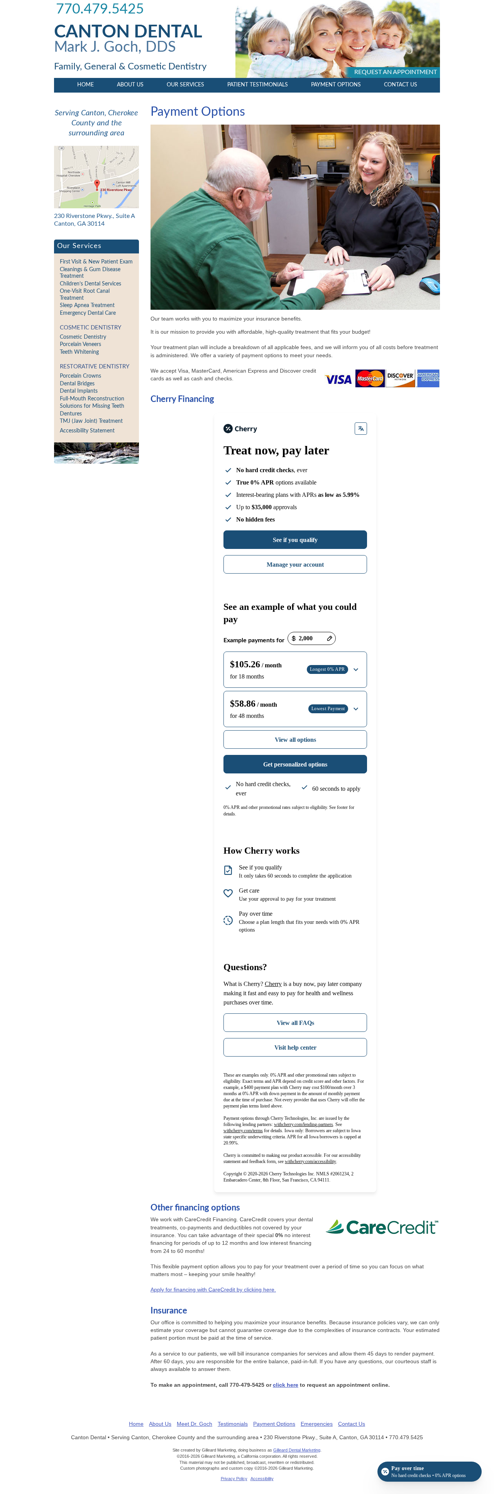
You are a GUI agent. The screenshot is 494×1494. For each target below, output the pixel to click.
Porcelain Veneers (80, 344)
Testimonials (233, 1424)
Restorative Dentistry (94, 367)
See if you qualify (295, 540)
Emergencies (317, 1424)
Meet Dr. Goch (194, 1424)
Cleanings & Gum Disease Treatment (90, 273)
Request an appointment (395, 72)
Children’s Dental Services (90, 284)
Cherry (273, 984)
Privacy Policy (234, 1478)
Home (85, 85)
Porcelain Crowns (80, 376)
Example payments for (253, 640)
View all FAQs (295, 1023)
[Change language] (361, 428)
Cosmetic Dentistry (90, 328)
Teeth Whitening (79, 352)
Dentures (71, 414)
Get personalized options (295, 764)
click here (285, 1385)
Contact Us (400, 85)
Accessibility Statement (87, 431)
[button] (295, 670)
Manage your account (295, 564)
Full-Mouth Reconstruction (92, 399)
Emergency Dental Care (88, 313)
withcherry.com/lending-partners (303, 1124)
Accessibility (262, 1478)
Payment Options (336, 85)
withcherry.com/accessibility (310, 1161)
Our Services (185, 85)
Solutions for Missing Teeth (92, 406)
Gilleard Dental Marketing (296, 1450)
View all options (295, 739)
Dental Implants (79, 391)
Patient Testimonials (257, 85)
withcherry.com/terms (243, 1130)
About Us (130, 85)
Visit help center (295, 1047)
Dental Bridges (77, 384)
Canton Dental (128, 32)
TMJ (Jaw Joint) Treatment (91, 421)
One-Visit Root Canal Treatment (85, 295)
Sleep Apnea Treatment (87, 305)
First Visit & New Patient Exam (96, 262)
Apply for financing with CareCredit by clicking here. (213, 1289)
